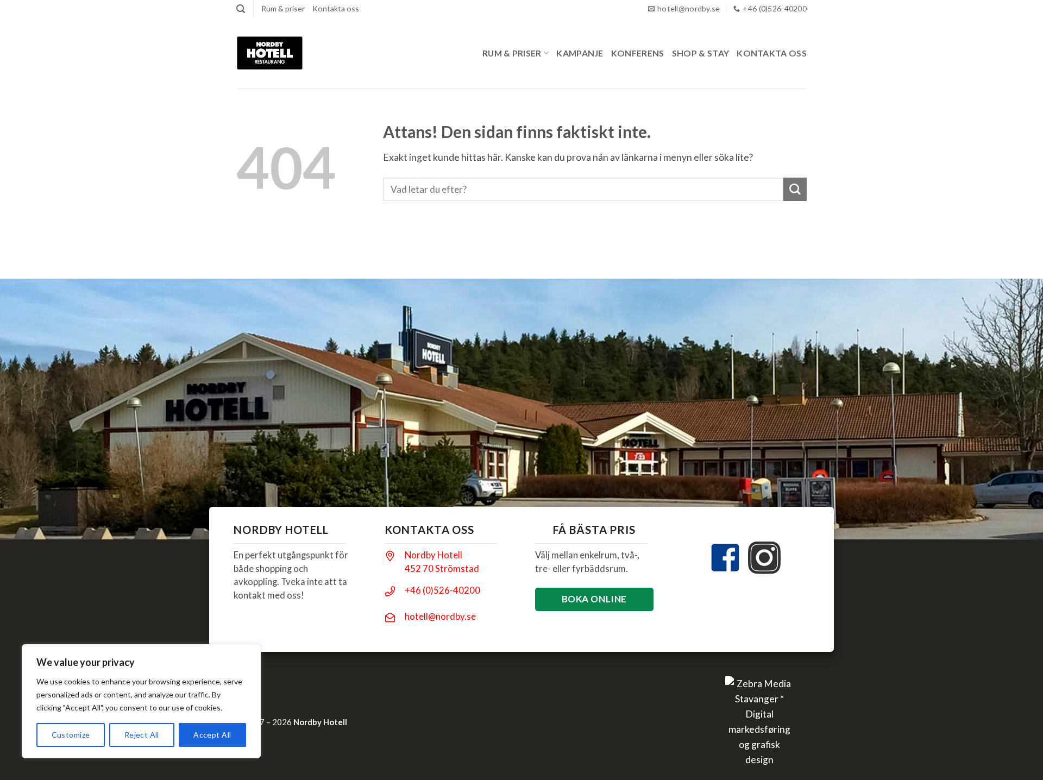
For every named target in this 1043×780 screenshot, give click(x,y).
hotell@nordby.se (440, 616)
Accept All (212, 734)
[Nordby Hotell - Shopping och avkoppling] (269, 53)
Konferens (637, 53)
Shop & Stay (701, 53)
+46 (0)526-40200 (442, 590)
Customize (71, 734)
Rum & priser (283, 8)
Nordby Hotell (433, 555)
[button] (240, 9)
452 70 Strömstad (442, 568)
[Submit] (795, 189)
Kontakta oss (335, 8)
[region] (141, 701)
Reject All (141, 734)
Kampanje (580, 53)
